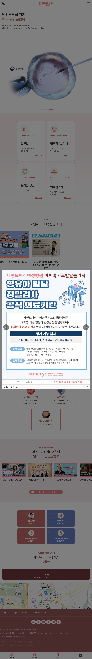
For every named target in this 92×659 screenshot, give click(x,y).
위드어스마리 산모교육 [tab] (24, 382)
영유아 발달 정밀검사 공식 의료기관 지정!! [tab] (68, 382)
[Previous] (6, 327)
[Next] (86, 327)
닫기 (86, 387)
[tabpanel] (46, 325)
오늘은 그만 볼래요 (11, 387)
